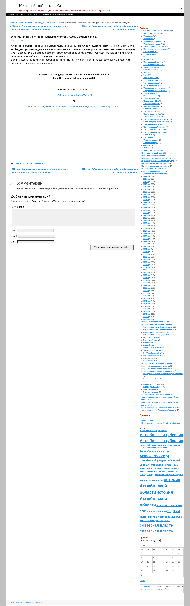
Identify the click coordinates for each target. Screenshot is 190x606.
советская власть (156, 525)
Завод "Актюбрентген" (152, 348)
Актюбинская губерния (161, 435)
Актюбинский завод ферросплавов (157, 327)
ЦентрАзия (145, 587)
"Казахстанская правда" (153, 67)
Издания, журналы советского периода (157, 158)
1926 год (146, 223)
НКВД (168, 464)
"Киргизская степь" (151, 78)
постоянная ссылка (34, 163)
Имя (13, 230)
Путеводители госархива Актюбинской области (56, 14)
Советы (158, 468)
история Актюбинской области (160, 485)
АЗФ (142, 431)
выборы (166, 471)
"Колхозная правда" (151, 83)
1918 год (146, 182)
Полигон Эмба (149, 358)
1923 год (146, 208)
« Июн (142, 581)
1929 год (146, 239)
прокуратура (160, 517)
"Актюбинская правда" (152, 41)
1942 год (146, 306)
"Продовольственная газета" (155, 88)
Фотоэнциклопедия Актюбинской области (158, 408)
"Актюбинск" (148, 36)
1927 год (146, 228)
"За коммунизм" (150, 52)
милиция (152, 511)
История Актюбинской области (43, 6)
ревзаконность (147, 521)
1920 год (146, 192)
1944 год (146, 317)
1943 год (146, 311)
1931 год (146, 249)
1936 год (146, 275)
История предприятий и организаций (156, 324)
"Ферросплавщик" (150, 140)
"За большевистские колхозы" (156, 46)
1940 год (146, 296)
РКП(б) (143, 468)
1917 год (146, 176)
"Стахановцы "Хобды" (152, 114)
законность (145, 480)
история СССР (164, 505)
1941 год (146, 301)
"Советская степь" (151, 93)
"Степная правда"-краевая (154, 124)
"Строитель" (148, 135)
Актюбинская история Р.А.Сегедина (156, 31)
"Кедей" (146, 73)
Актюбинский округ (154, 451)
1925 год (146, 218)
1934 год (51, 22)
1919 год (146, 187)
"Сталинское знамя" (151, 104)
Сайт (13, 242)
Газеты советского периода (152, 34)
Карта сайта (20, 14)
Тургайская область (154, 471)
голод (143, 474)
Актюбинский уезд (151, 460)
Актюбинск (152, 431)
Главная (11, 14)
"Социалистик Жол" (151, 99)
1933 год (146, 259)
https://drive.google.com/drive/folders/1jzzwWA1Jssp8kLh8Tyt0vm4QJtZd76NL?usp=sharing (73, 106)
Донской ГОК (148, 343)
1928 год (146, 234)
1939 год (146, 291)
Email (14, 236)
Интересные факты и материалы (155, 163)
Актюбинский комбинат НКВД (155, 447)
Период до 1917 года (151, 384)
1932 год (146, 254)
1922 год (146, 202)
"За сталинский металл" (153, 62)
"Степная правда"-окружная (155, 130)
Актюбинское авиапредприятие (156, 332)
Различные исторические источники (156, 371)
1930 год (146, 244)
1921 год (146, 197)
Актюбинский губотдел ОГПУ (151, 445)
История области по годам (32, 22)
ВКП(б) (150, 464)
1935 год (146, 270)
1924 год (146, 213)
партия (173, 511)
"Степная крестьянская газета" (156, 119)
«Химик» (146, 145)
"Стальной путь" (150, 109)
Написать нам (32, 14)
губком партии (161, 474)
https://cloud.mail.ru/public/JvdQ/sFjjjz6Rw (73, 95)
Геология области (150, 337)
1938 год (146, 286)
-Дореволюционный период (154, 171)
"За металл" (148, 57)
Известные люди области (152, 153)
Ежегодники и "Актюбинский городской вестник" (163, 374)
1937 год (146, 280)
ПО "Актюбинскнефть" (152, 353)
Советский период (150, 389)
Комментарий (18, 207)
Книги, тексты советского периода (155, 366)
